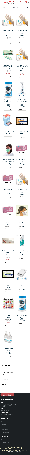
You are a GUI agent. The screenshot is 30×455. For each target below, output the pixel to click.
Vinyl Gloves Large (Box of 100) (22, 160)
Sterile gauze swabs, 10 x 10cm (8, 251)
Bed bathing (5, 379)
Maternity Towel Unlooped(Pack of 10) (8, 65)
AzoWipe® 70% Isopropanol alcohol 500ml (22, 101)
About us (3, 421)
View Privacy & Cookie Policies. (15, 451)
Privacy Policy (4, 440)
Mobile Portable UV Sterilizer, (22, 284)
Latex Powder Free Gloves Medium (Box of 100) (22, 66)
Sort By (13, 7)
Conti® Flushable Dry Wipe (8, 284)
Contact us (3, 424)
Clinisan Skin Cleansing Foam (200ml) (22, 251)
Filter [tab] (3, 7)
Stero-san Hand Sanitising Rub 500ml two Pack (8, 348)
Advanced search (5, 432)
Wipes (3, 374)
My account (4, 427)
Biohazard (4, 377)
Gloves (3, 370)
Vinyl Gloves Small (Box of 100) (8, 221)
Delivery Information (5, 442)
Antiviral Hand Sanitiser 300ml (8, 314)
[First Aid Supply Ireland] (9, 2)
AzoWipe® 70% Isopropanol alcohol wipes (8, 101)
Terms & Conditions (5, 445)
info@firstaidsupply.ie (6, 410)
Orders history (4, 429)
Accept (15, 453)
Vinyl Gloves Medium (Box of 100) (8, 190)
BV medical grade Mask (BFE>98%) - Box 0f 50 (8, 160)
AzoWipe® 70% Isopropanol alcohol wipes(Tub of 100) (22, 315)
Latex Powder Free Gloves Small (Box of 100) (22, 191)
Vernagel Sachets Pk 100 (8, 131)
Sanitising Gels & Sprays (7, 372)
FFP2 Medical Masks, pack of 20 (22, 221)
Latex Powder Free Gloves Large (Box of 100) (8, 32)
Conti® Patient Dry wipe (22, 131)
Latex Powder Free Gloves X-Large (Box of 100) (22, 32)
